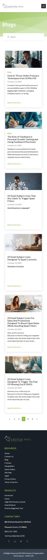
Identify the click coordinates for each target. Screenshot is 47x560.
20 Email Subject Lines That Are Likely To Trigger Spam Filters (21, 198)
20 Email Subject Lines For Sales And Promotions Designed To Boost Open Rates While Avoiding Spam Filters (23, 322)
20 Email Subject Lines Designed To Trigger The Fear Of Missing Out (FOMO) (22, 382)
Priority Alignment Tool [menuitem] (14, 508)
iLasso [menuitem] (7, 499)
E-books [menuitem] (8, 463)
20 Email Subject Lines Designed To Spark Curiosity (22, 258)
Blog (9, 72)
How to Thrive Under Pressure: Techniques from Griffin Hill (23, 77)
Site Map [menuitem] (8, 472)
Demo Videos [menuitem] (10, 469)
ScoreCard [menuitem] (9, 495)
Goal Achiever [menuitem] (10, 505)
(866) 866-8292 (18, 536)
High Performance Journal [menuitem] (15, 502)
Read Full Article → (14, 102)
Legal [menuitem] (7, 476)
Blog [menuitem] (6, 460)
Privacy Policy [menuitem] (10, 479)
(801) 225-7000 (11, 531)
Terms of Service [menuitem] (11, 482)
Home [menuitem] (7, 453)
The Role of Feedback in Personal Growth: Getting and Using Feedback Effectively (22, 139)
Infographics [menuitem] (9, 466)
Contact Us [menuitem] (9, 456)
